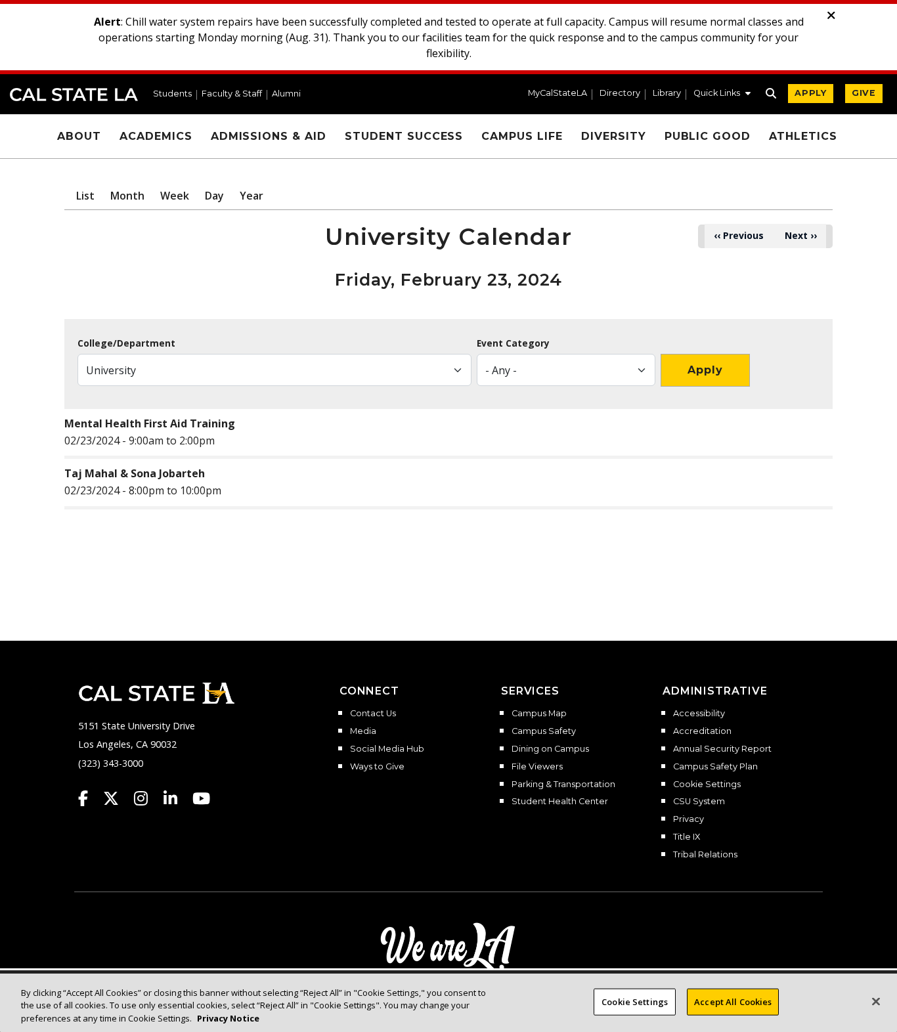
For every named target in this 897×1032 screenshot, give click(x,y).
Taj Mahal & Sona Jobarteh (134, 473)
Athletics (803, 136)
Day (214, 195)
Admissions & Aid (268, 136)
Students (172, 94)
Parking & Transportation (563, 784)
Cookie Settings (707, 784)
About (79, 136)
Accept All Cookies (733, 1001)
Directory (620, 93)
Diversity (613, 136)
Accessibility (699, 713)
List (85, 195)
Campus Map (539, 713)
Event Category (513, 343)
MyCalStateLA (557, 93)
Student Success (404, 136)
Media (363, 731)
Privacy (688, 819)
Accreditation (702, 731)
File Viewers (537, 766)
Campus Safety (544, 731)
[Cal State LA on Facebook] (89, 798)
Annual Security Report (722, 749)
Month (127, 195)
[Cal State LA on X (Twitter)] (117, 798)
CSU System (699, 801)
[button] (722, 94)
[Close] (876, 1001)
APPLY (811, 93)
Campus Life (522, 136)
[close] (831, 15)
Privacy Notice (228, 1018)
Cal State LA (74, 94)
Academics (156, 136)
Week (174, 195)
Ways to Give (377, 766)
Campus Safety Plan (715, 766)
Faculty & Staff (232, 94)
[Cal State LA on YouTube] (201, 798)
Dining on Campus (550, 749)
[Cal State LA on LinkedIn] (177, 798)
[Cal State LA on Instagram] (147, 798)
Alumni (286, 94)
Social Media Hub (387, 749)
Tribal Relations (705, 854)
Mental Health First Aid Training (149, 423)
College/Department (126, 343)
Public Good (708, 136)
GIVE (864, 93)
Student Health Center (560, 801)
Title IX (686, 837)
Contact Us (373, 713)
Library (667, 93)
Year (251, 195)
